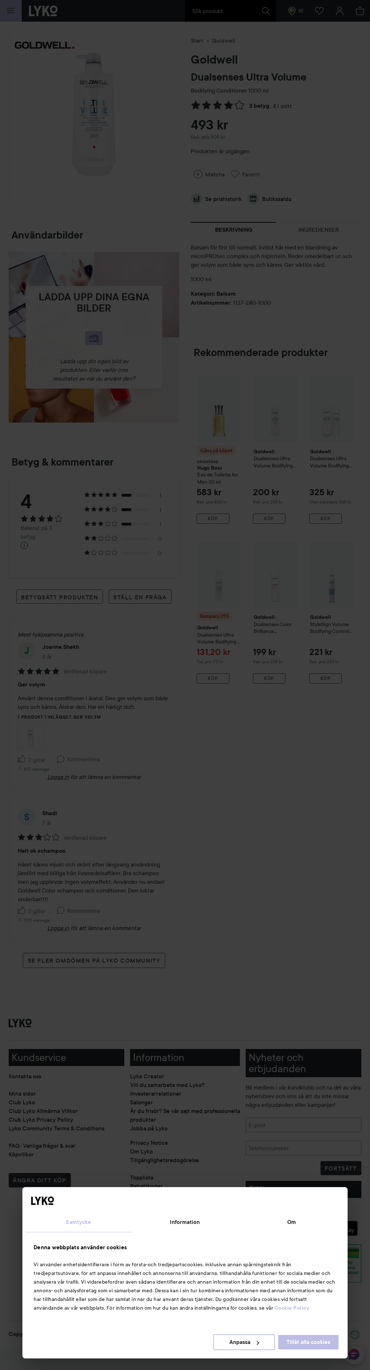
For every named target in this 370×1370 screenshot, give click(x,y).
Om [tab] (291, 1222)
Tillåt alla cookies (308, 1342)
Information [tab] (185, 1222)
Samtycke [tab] (78, 1222)
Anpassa (239, 1342)
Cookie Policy (292, 1308)
